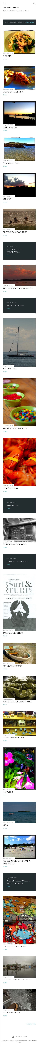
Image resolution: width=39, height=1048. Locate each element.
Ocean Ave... (9, 368)
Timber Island (11, 163)
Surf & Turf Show (13, 633)
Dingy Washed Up (12, 666)
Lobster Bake (10, 488)
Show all (30, 22)
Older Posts (31, 1024)
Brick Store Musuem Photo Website (17, 882)
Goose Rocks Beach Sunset (18, 288)
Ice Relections (11, 1012)
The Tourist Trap (13, 737)
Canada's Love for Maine (17, 701)
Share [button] (5, 59)
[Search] (34, 3)
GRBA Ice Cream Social (16, 428)
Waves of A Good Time (15, 232)
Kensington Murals (14, 946)
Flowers (8, 792)
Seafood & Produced (15, 544)
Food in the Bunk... (13, 91)
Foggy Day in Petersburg (17, 979)
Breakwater (10, 127)
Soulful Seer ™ (11, 7)
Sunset (7, 199)
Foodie (7, 56)
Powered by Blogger (21, 1036)
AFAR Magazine (15, 305)
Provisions (12, 505)
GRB (5, 825)
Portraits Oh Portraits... (14, 250)
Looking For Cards (17, 561)
